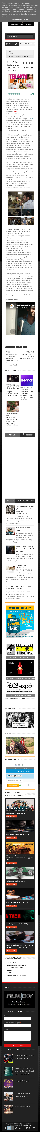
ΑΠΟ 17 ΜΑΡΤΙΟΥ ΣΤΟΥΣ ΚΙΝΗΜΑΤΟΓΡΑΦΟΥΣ (16, 793)
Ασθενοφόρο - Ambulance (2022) (17, 834)
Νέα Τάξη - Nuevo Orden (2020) (17, 924)
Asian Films (19, 346)
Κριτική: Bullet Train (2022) (15, 813)
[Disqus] (20, 468)
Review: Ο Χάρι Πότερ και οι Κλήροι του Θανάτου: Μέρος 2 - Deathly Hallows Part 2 (24, 1071)
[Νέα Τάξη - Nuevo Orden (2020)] (20, 912)
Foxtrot (15, 111)
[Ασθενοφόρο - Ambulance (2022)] (20, 822)
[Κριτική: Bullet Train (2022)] (20, 801)
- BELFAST (9, 973)
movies (11, 53)
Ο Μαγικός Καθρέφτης (21, 1081)
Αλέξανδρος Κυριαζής (10, 346)
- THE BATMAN (11, 963)
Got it (26, 19)
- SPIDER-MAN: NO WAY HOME (16, 975)
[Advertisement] (22, 30)
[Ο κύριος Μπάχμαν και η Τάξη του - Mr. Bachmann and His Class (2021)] (20, 933)
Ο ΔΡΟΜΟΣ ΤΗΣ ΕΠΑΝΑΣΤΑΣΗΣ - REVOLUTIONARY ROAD (24, 567)
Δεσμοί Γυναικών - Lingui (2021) (17, 902)
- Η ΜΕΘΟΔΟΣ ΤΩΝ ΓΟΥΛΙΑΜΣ (16, 965)
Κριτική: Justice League (22, 1106)
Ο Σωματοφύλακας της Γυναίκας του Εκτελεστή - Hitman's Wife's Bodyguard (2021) (20, 858)
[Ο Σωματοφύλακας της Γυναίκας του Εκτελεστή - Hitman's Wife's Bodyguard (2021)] (20, 844)
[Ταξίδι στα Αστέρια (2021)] (20, 869)
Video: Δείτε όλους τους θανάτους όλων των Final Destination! (25, 549)
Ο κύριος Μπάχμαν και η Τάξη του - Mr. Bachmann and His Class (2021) (20, 946)
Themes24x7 (27, 1125)
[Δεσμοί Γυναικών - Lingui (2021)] (20, 890)
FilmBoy (19, 1124)
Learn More (17, 19)
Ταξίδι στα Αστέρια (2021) (15, 881)
